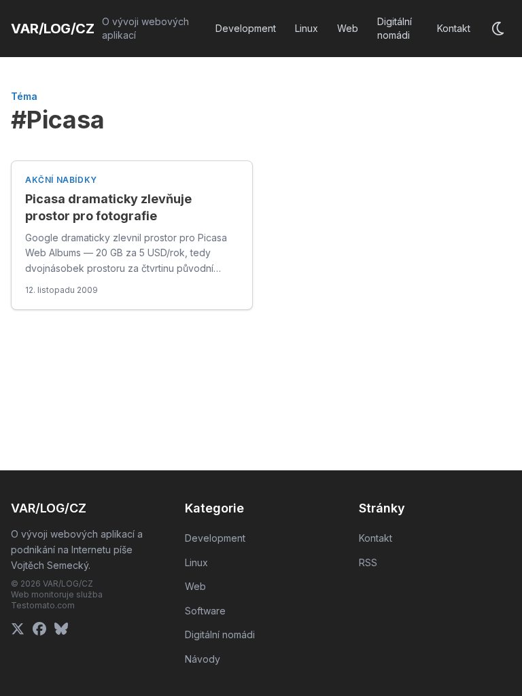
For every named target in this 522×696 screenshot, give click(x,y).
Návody (202, 659)
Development (245, 28)
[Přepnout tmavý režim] (499, 28)
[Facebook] (39, 629)
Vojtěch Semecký (49, 565)
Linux (306, 28)
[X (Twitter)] (17, 629)
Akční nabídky (61, 180)
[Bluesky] (61, 629)
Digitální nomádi (394, 28)
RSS (368, 562)
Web (347, 28)
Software (205, 610)
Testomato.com (43, 605)
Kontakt (453, 28)
